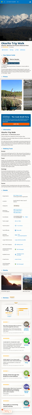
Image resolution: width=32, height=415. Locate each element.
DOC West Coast (17, 195)
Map (12, 50)
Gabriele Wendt (26, 392)
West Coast (3, 274)
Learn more (5, 121)
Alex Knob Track (26, 291)
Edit (17, 50)
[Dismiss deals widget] (2, 409)
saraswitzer (26, 407)
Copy (26, 216)
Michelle (26, 345)
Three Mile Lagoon (5, 291)
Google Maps (18, 210)
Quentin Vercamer (26, 329)
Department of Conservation (13, 108)
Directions (5, 50)
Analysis (9, 316)
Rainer (26, 377)
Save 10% (16, 124)
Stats (16, 303)
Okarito (9, 274)
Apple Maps (18, 212)
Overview (12, 297)
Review (23, 50)
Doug (26, 362)
